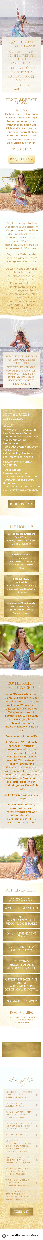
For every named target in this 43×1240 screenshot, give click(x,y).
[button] (4, 1236)
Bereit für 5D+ (21, 159)
